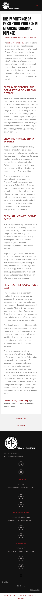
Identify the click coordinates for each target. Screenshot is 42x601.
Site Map (5, 582)
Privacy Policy (35, 590)
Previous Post (21, 419)
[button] (21, 575)
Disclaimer (21, 586)
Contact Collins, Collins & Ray (16, 400)
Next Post (21, 425)
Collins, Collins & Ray (15, 43)
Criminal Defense (10, 38)
